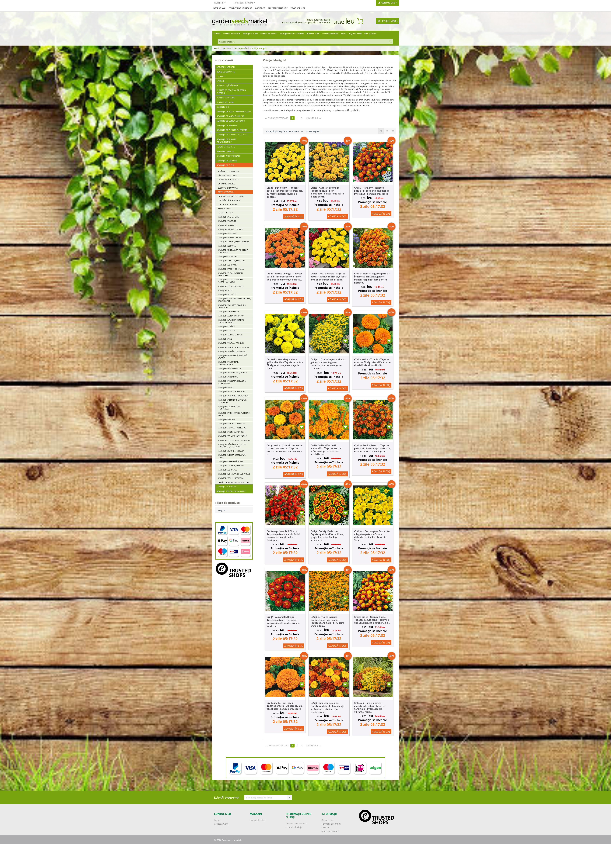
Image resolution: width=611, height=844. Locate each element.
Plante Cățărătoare (227, 85)
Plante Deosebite (226, 97)
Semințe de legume (231, 34)
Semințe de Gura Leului (228, 311)
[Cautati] (390, 42)
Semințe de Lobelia (226, 330)
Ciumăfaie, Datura (226, 184)
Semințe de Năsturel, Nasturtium (233, 396)
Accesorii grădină (330, 34)
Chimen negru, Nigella (228, 179)
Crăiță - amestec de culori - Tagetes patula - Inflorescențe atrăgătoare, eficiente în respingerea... (327, 707)
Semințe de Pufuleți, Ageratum (232, 428)
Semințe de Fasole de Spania (231, 269)
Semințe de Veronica (227, 470)
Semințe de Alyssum (227, 221)
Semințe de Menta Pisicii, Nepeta (232, 372)
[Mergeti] (289, 797)
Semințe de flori (250, 34)
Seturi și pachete (226, 146)
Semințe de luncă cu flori (231, 120)
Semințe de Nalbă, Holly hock (232, 391)
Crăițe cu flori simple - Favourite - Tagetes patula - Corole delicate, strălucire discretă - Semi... (372, 536)
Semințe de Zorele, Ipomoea (230, 478)
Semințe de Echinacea (227, 265)
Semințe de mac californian (231, 343)
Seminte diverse (225, 151)
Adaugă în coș (293, 216)
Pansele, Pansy (224, 208)
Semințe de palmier (227, 125)
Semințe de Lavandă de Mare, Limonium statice (231, 321)
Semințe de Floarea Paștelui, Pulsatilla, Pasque (231, 280)
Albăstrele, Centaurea (228, 171)
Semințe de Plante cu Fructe (232, 130)
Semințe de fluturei (227, 294)
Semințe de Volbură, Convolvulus (234, 474)
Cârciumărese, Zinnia (227, 175)
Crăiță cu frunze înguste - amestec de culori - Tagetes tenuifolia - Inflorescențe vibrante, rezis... (369, 707)
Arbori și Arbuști (226, 67)
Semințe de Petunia (226, 419)
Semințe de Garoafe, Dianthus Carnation (232, 306)
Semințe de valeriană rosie (230, 461)
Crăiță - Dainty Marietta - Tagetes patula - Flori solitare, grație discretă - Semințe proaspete (327, 536)
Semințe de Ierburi (268, 34)
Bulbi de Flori (313, 34)
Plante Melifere (225, 102)
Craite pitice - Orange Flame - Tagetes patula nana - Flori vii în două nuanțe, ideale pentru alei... (372, 619)
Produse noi (298, 8)
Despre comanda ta (296, 823)
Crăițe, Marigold (226, 192)
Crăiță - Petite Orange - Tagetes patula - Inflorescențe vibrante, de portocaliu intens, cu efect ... (284, 276)
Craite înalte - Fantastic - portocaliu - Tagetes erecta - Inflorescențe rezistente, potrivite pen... (326, 450)
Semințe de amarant (227, 225)
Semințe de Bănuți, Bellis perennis (233, 242)
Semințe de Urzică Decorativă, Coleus (232, 456)
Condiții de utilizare (240, 8)
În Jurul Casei (355, 34)
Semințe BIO (223, 106)
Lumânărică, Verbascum (229, 200)
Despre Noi (219, 8)
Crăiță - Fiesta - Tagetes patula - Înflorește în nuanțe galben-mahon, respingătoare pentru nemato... (372, 278)
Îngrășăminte (370, 34)
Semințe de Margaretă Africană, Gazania (233, 356)
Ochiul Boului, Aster (227, 204)
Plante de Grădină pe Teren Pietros (231, 91)
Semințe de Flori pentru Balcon (234, 111)
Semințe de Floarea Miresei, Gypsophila (230, 274)
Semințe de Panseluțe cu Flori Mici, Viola (234, 414)
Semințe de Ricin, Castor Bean (231, 432)
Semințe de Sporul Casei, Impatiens (234, 440)
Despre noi (327, 820)
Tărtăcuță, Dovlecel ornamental (233, 482)
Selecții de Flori (225, 213)
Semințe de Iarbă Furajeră (230, 116)
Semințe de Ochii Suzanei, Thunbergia (229, 407)
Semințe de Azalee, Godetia (230, 237)
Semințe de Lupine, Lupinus (230, 335)
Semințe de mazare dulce (229, 368)
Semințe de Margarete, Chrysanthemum (228, 363)
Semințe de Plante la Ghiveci (232, 134)
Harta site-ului (257, 820)
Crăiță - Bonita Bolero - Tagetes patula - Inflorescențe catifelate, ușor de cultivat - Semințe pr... (372, 448)
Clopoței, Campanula (228, 188)
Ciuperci (221, 76)
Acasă (216, 48)
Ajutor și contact (330, 831)
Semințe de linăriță (226, 326)
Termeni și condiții (331, 823)
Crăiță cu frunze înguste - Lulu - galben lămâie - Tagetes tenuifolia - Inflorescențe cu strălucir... (327, 364)
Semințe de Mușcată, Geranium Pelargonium (232, 382)
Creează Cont (221, 823)
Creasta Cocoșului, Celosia (230, 196)
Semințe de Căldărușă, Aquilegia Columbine (233, 251)
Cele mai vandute (278, 8)
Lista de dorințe (294, 827)
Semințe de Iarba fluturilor (231, 316)
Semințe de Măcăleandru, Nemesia (233, 347)
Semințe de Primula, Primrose (231, 423)
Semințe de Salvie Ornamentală (232, 436)
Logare (217, 820)
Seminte (217, 34)
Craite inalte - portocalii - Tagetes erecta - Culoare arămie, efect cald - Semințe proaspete (285, 705)
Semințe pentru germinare (292, 34)
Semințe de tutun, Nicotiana (231, 451)
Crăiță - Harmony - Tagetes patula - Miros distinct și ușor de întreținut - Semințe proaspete (372, 190)
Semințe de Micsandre (228, 377)
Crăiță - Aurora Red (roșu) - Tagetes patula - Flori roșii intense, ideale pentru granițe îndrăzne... (283, 621)
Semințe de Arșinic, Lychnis (230, 229)
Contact (260, 8)
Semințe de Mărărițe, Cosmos (231, 351)
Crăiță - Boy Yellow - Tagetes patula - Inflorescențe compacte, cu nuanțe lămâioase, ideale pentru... (285, 192)
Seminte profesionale (228, 155)
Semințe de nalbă (226, 387)
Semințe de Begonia (227, 246)
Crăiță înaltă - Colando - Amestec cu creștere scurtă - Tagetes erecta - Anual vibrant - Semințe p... (285, 450)
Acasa (343, 34)
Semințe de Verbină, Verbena (231, 465)
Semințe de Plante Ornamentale (226, 141)
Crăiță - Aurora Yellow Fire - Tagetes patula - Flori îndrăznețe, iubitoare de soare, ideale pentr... (327, 192)
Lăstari (220, 80)
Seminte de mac (225, 339)
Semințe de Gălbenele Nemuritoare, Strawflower (234, 299)
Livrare (325, 827)
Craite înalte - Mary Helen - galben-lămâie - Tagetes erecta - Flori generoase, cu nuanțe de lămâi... (285, 364)
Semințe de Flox (225, 290)
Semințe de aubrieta (227, 233)
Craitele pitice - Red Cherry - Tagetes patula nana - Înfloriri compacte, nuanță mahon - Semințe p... (283, 535)
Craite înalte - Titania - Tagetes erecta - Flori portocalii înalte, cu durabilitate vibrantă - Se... (372, 362)
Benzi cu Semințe (226, 71)
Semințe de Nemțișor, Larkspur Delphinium (232, 401)
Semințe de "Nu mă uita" (228, 217)
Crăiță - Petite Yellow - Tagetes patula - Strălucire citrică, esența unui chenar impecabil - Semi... (328, 276)
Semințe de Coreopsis (228, 256)
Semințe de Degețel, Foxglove (231, 260)
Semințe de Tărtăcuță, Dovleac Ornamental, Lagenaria (232, 445)
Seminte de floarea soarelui (231, 286)
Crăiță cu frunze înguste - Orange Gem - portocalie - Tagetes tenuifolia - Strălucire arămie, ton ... (327, 621)
